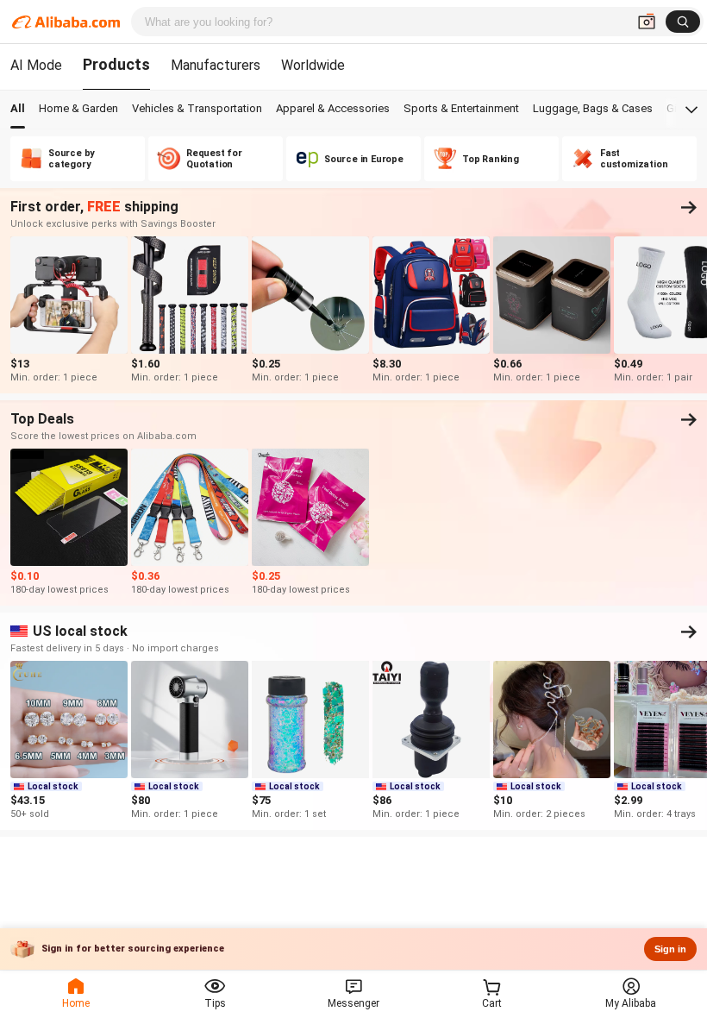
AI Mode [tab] (36, 65)
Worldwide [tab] (313, 65)
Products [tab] (116, 64)
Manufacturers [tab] (215, 65)
